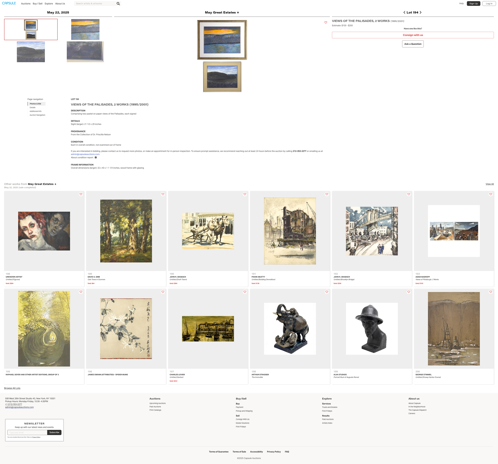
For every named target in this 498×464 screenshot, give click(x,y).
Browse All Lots (12, 388)
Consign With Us (242, 419)
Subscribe (54, 432)
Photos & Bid (35, 104)
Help (461, 3)
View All (490, 183)
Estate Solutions (242, 423)
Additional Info (36, 111)
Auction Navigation (37, 115)
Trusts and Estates (329, 407)
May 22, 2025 (58, 12)
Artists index (327, 423)
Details (32, 107)
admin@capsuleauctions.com (85, 154)
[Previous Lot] (405, 12)
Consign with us (413, 35)
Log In (489, 3)
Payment (239, 407)
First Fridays (241, 426)
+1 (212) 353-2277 (13, 404)
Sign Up (473, 3)
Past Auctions (328, 419)
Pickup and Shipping (244, 411)
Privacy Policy (36, 437)
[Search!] (118, 3)
